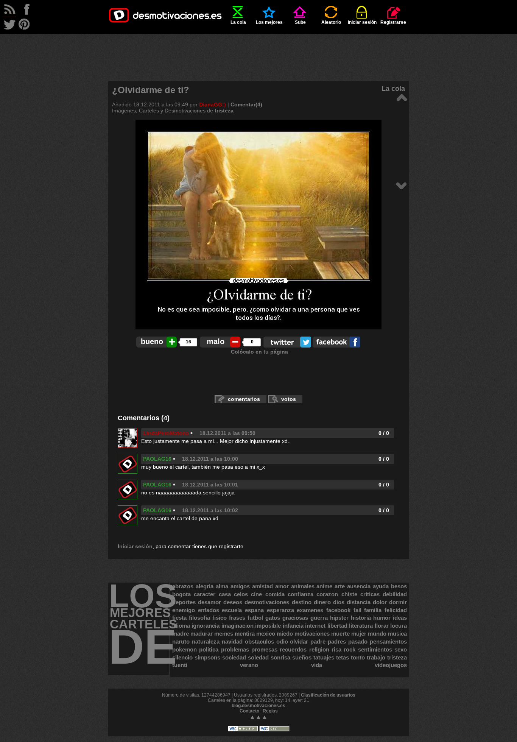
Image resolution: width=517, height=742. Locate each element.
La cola (238, 22)
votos (288, 399)
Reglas (270, 711)
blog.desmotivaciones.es (258, 705)
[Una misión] (401, 97)
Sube (300, 22)
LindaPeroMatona (166, 433)
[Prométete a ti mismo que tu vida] (401, 185)
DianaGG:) (212, 104)
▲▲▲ (258, 717)
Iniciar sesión (362, 22)
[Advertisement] (258, 51)
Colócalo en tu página (259, 352)
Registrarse (393, 22)
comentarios (244, 399)
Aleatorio (331, 22)
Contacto (249, 711)
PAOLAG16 (157, 459)
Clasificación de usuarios (328, 695)
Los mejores (269, 22)
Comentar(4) (246, 104)
